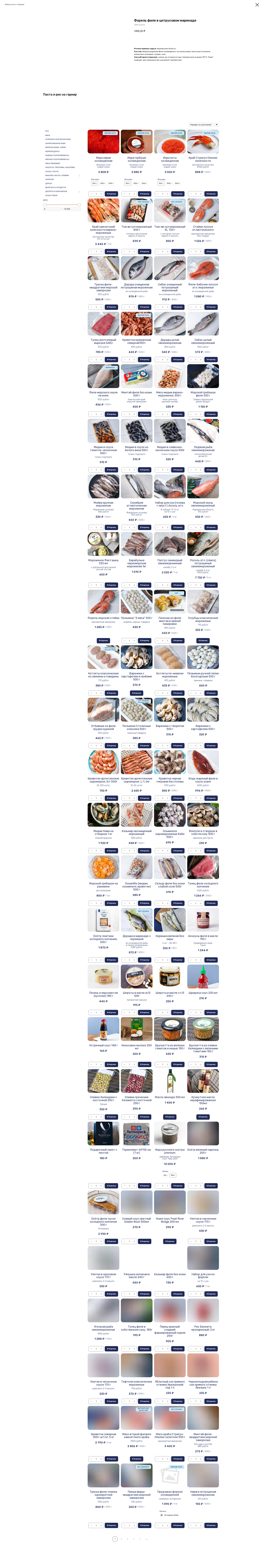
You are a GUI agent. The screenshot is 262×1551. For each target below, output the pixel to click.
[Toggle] (79, 175)
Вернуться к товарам (14, 4)
